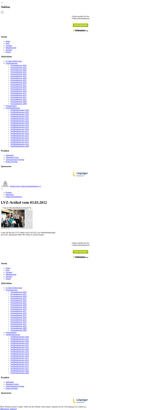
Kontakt (9, 192)
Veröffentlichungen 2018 (19, 129)
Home (8, 41)
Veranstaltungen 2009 (18, 102)
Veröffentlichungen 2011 (19, 142)
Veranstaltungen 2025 (18, 68)
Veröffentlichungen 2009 (19, 146)
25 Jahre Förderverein (14, 61)
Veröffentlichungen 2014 (19, 125)
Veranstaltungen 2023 (18, 72)
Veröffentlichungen (13, 108)
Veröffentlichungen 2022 (19, 119)
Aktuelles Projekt (12, 157)
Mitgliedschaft (11, 48)
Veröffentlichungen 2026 (19, 110)
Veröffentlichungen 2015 (19, 136)
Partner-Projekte (12, 162)
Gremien (9, 46)
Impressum (10, 195)
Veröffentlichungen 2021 (19, 121)
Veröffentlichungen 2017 (19, 131)
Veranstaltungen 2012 (18, 95)
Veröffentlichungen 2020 (19, 123)
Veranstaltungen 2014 (18, 91)
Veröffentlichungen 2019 (19, 127)
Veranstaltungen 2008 (18, 104)
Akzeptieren (4, 409)
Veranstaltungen (12, 63)
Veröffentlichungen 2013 (19, 138)
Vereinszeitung (11, 106)
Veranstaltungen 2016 (18, 87)
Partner (8, 52)
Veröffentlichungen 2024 (19, 114)
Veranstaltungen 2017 (18, 85)
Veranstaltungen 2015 (18, 89)
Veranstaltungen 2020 (18, 78)
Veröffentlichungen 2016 (19, 133)
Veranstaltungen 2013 (18, 93)
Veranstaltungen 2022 (18, 74)
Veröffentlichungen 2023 (19, 116)
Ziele (7, 43)
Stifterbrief (10, 155)
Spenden (9, 50)
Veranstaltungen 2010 (18, 99)
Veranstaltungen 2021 (18, 76)
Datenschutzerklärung (14, 197)
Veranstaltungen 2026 (18, 65)
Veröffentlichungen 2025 (19, 112)
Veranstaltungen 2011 (18, 97)
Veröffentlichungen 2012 (19, 140)
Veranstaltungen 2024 (18, 70)
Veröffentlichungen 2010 (19, 144)
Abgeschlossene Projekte (15, 160)
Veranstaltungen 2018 (18, 82)
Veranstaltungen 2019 (18, 80)
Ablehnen (13, 409)
